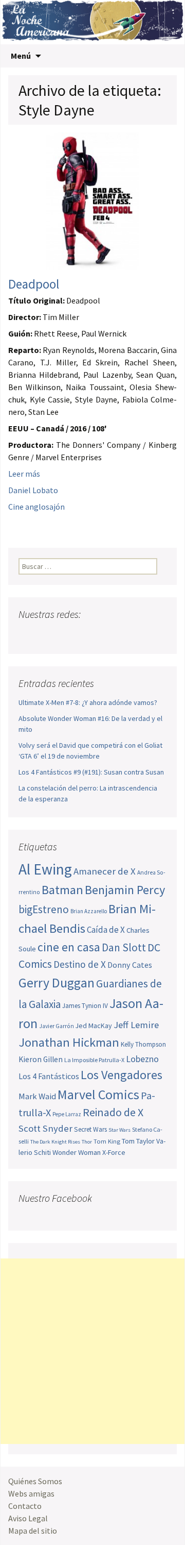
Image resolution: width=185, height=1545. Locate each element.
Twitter (47, 635)
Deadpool (33, 284)
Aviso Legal (28, 1518)
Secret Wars (90, 1129)
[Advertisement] (92, 1351)
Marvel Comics (98, 1094)
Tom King (107, 1141)
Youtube (67, 635)
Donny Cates (129, 965)
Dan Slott (124, 947)
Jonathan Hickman (68, 1042)
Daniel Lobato (33, 490)
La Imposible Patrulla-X (94, 1060)
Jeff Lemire (136, 1025)
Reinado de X (113, 1112)
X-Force (113, 1152)
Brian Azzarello (88, 911)
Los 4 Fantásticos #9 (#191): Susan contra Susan (91, 772)
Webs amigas (31, 1493)
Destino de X (79, 964)
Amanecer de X (104, 871)
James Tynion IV (85, 1005)
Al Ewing (45, 869)
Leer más (24, 473)
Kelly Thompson (143, 1044)
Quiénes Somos (35, 1481)
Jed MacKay (94, 1025)
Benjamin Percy (125, 890)
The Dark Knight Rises (55, 1141)
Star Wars (119, 1130)
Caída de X (106, 929)
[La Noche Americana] (92, 22)
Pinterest (86, 635)
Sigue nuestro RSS (125, 635)
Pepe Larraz (66, 1114)
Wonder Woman (76, 1152)
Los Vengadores (121, 1075)
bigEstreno (43, 909)
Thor (87, 1141)
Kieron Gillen (40, 1059)
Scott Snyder (45, 1128)
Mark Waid (37, 1096)
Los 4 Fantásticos (48, 1076)
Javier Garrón (56, 1026)
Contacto (25, 1506)
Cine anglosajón (36, 506)
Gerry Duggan (56, 983)
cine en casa (69, 946)
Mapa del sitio (32, 1530)
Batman (62, 890)
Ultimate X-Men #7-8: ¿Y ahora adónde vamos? (87, 702)
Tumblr (106, 635)
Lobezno (142, 1059)
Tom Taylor (138, 1141)
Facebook (27, 635)
